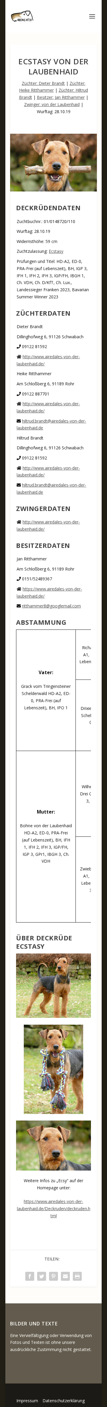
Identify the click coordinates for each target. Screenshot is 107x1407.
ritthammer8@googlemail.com (51, 606)
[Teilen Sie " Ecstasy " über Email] (65, 1276)
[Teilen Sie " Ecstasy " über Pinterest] (53, 1276)
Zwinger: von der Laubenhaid (52, 104)
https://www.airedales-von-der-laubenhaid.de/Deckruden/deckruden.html (53, 1209)
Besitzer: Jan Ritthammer (61, 97)
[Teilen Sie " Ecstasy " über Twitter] (42, 1276)
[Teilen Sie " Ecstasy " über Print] (77, 1276)
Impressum (27, 1400)
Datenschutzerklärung (64, 1400)
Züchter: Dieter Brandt (43, 83)
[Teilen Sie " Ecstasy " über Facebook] (30, 1276)
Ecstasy (56, 251)
